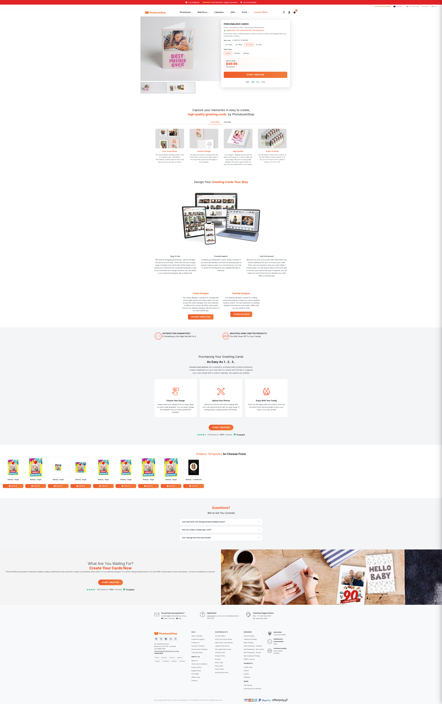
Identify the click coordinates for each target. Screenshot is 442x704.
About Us (194, 660)
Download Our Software (252, 688)
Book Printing (248, 642)
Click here (210, 616)
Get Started (248, 685)
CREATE (13, 486)
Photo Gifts (219, 666)
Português (165, 661)
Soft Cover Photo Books (223, 639)
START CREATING (221, 427)
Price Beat (195, 674)
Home (226, 27)
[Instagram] (171, 639)
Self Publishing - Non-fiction (254, 649)
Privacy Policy (196, 667)
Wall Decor (202, 12)
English (157, 661)
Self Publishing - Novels (252, 652)
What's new (195, 677)
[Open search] (284, 12)
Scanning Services (221, 672)
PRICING (227, 122)
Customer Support (198, 639)
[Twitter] (156, 639)
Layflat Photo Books (222, 646)
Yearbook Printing (250, 639)
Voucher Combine (197, 646)
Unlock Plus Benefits (383, 6)
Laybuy (246, 674)
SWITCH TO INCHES (241, 40)
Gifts (233, 12)
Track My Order (414, 6)
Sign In (426, 6)
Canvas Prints (220, 652)
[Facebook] (161, 639)
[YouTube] (166, 639)
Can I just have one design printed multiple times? (203, 522)
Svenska (182, 661)
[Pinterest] (175, 639)
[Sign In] (289, 12)
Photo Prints (219, 669)
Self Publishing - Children (253, 646)
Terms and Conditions (199, 664)
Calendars (219, 12)
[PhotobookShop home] (155, 12)
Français (164, 657)
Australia (399, 6)
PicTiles (218, 659)
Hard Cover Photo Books (224, 642)
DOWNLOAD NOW (241, 314)
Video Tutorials (168, 618)
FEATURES (215, 122)
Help (434, 6)
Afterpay (247, 677)
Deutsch (172, 657)
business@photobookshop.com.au (173, 616)
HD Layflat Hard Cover (223, 649)
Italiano (179, 657)
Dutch (157, 657)
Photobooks (185, 12)
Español (174, 661)
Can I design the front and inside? (196, 538)
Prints (244, 12)
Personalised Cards (236, 27)
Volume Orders (249, 636)
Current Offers (261, 12)
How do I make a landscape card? (196, 530)
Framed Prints (220, 656)
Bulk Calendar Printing (252, 656)
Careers (194, 680)
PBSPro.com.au (249, 659)
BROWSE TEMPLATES (200, 317)
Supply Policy (196, 671)
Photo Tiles (219, 662)
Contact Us (195, 642)
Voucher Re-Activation (199, 649)
